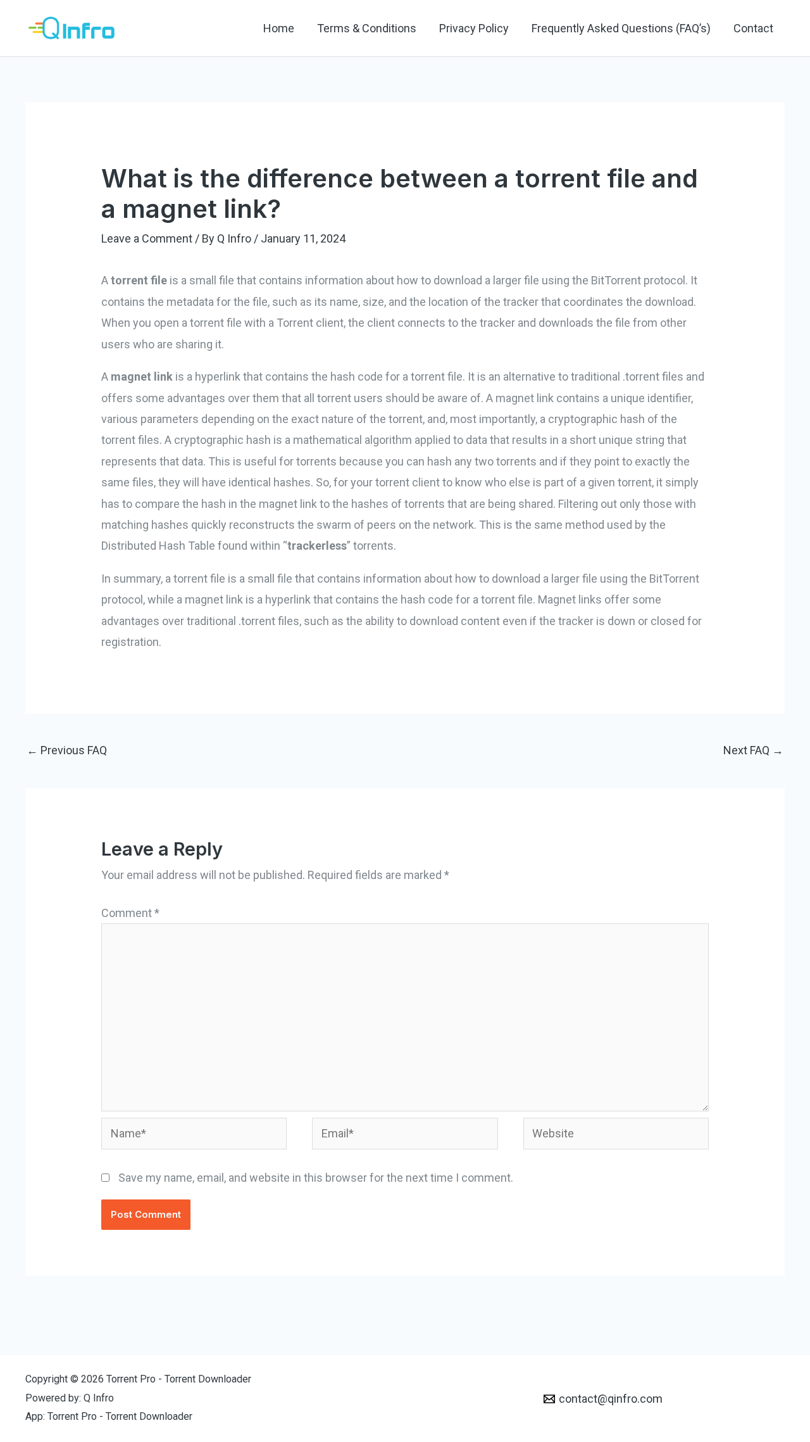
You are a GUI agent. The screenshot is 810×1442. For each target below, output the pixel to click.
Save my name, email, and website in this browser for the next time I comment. (315, 1177)
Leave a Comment (146, 238)
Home (278, 28)
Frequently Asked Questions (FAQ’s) (621, 28)
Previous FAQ (67, 750)
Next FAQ (753, 750)
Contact (753, 28)
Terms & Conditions (366, 28)
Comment (130, 913)
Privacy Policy (474, 28)
